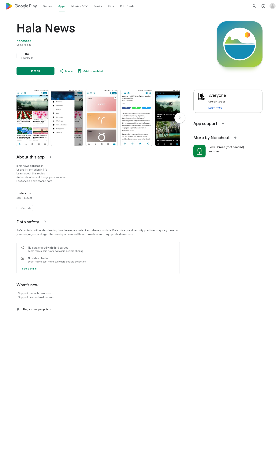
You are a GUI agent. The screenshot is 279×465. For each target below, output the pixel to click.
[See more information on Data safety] (44, 221)
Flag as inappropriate (34, 309)
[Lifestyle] (25, 208)
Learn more (34, 251)
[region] (92, 56)
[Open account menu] (272, 6)
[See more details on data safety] (29, 268)
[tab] (47, 6)
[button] (32, 118)
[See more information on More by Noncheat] (235, 137)
